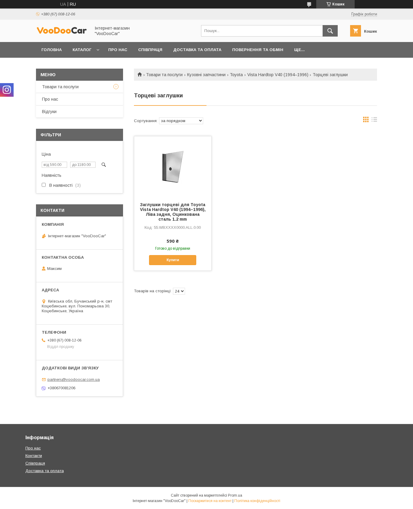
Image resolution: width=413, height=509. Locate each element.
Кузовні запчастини (206, 74)
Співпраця (150, 49)
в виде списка (374, 121)
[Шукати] (330, 31)
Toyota (236, 74)
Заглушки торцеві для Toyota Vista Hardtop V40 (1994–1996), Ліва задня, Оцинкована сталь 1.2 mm (173, 212)
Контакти (33, 455)
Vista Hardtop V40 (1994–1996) (277, 74)
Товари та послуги (164, 74)
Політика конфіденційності (257, 501)
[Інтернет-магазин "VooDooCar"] (61, 33)
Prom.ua (235, 495)
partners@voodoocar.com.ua (73, 379)
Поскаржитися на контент (210, 501)
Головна (51, 49)
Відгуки (49, 111)
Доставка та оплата (197, 49)
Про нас (117, 49)
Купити (173, 260)
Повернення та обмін (257, 49)
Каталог (82, 49)
